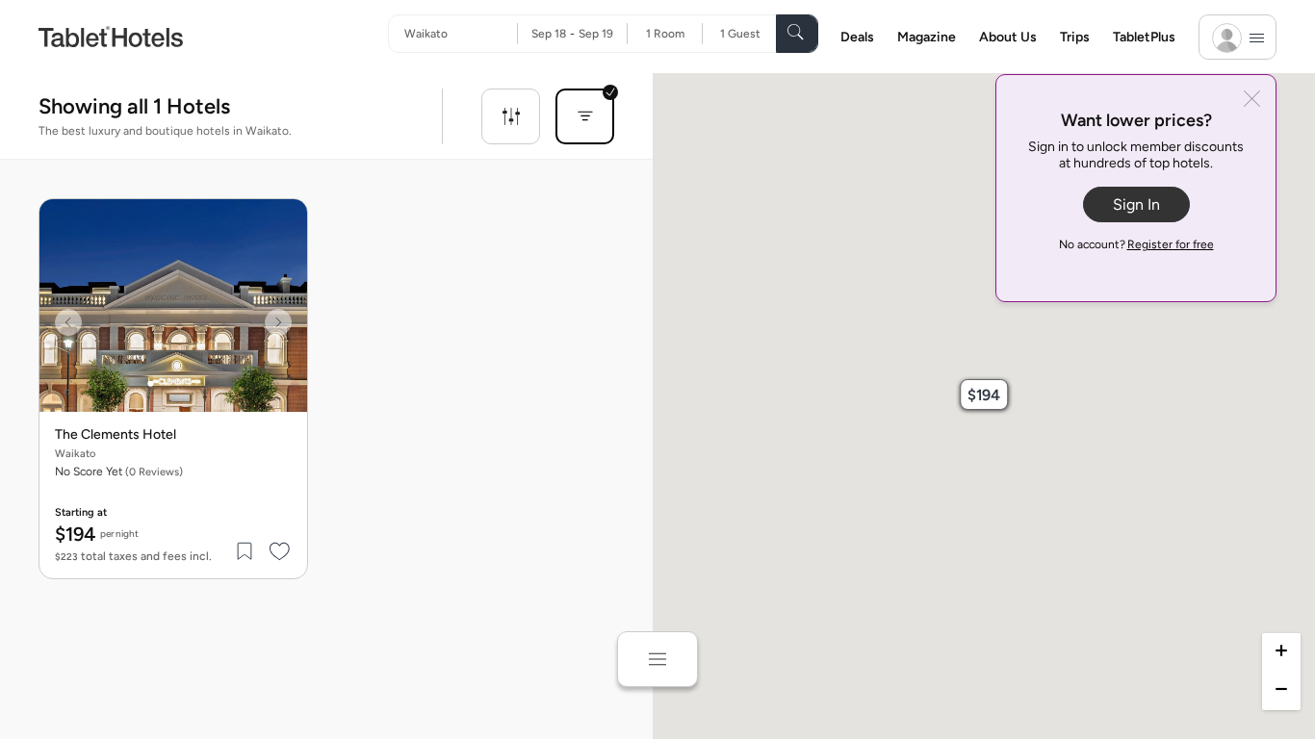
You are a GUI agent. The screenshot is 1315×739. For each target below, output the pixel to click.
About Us (1008, 37)
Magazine (926, 37)
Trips (1075, 37)
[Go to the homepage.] (111, 36)
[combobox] (460, 33)
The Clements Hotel (115, 435)
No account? (1136, 244)
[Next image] (278, 322)
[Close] (1252, 100)
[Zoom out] (1281, 691)
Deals (857, 37)
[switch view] (657, 659)
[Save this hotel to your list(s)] (245, 551)
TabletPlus (1144, 37)
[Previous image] (68, 322)
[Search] (797, 33)
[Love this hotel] (280, 551)
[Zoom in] (1281, 652)
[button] (983, 394)
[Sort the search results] (584, 116)
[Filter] (510, 116)
